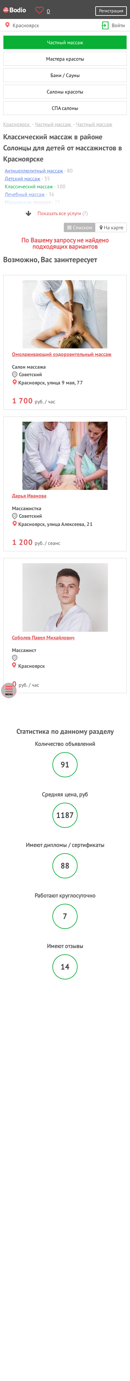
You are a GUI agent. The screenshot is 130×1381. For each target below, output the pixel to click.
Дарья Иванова (29, 495)
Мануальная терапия (28, 202)
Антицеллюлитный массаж (34, 170)
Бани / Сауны (65, 75)
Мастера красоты (65, 59)
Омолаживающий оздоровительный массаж (61, 354)
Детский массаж (22, 178)
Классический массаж (29, 186)
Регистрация (111, 10)
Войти (118, 25)
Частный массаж (65, 42)
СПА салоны (65, 108)
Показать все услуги (62, 213)
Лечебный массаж (25, 194)
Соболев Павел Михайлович (43, 637)
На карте (113, 227)
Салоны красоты (65, 91)
